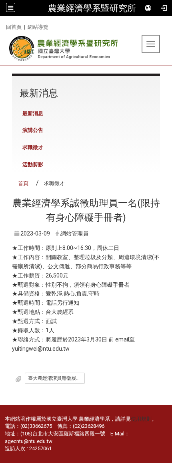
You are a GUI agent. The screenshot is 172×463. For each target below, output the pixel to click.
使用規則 (141, 419)
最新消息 (32, 113)
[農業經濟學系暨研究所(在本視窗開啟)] (64, 48)
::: (3, 26)
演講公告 (32, 130)
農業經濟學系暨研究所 (92, 8)
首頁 (23, 183)
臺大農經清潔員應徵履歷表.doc (56, 378)
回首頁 (14, 27)
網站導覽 (38, 27)
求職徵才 (32, 147)
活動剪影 (32, 165)
